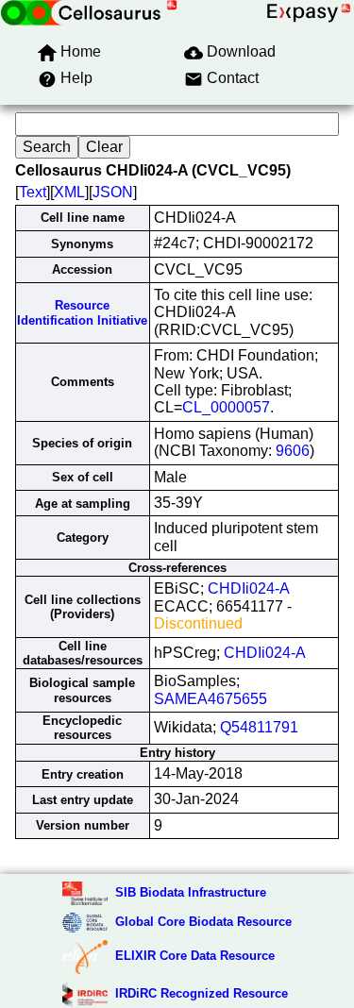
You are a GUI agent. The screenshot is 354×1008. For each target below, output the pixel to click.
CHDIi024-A (249, 588)
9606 (293, 451)
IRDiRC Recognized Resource (201, 993)
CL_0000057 (226, 407)
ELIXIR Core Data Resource (195, 956)
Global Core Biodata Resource (203, 922)
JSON (113, 192)
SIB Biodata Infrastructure (190, 892)
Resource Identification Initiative (82, 312)
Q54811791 (259, 727)
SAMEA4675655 (210, 699)
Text (32, 192)
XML (69, 192)
